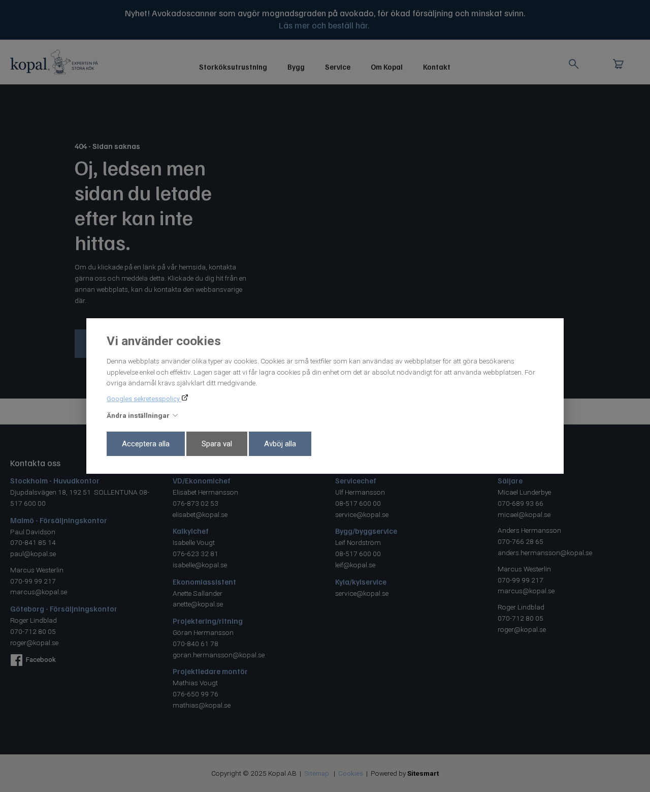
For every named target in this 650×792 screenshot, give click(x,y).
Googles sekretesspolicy (144, 399)
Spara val (217, 443)
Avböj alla (280, 443)
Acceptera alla (146, 443)
